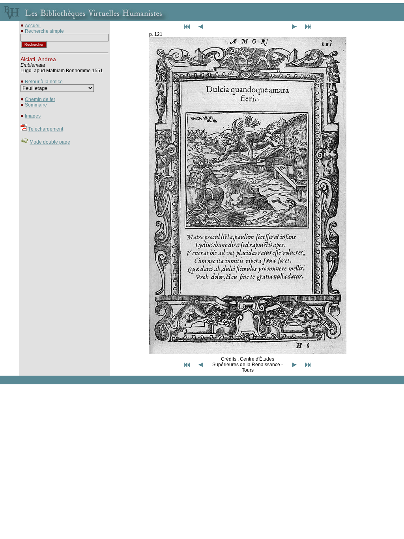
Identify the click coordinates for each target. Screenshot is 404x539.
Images (33, 116)
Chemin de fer (40, 99)
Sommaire (36, 105)
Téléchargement (45, 129)
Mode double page (50, 142)
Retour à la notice (44, 81)
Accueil (33, 25)
